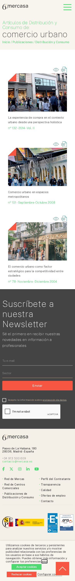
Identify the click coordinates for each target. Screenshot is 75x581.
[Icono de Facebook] (3, 469)
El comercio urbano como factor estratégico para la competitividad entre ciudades (35, 271)
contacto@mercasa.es (17, 461)
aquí (44, 561)
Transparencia (51, 484)
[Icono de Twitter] (11, 469)
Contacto (47, 501)
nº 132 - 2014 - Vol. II (21, 128)
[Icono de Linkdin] (28, 469)
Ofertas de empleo (53, 495)
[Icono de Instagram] (20, 469)
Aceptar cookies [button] (26, 566)
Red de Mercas (14, 479)
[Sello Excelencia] (52, 523)
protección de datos (54, 400)
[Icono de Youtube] (36, 469)
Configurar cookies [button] (50, 574)
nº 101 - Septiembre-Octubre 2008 (31, 202)
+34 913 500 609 (14, 458)
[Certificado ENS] (66, 522)
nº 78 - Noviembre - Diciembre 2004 (32, 281)
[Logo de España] (30, 522)
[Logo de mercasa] (8, 523)
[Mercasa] (15, 9)
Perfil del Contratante (55, 479)
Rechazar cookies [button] (22, 574)
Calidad (46, 490)
